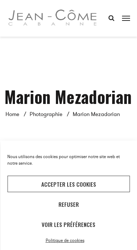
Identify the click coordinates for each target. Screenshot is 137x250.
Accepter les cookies (68, 184)
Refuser (68, 204)
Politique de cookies (65, 240)
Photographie (46, 114)
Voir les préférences (68, 224)
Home (12, 114)
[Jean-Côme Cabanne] (52, 16)
